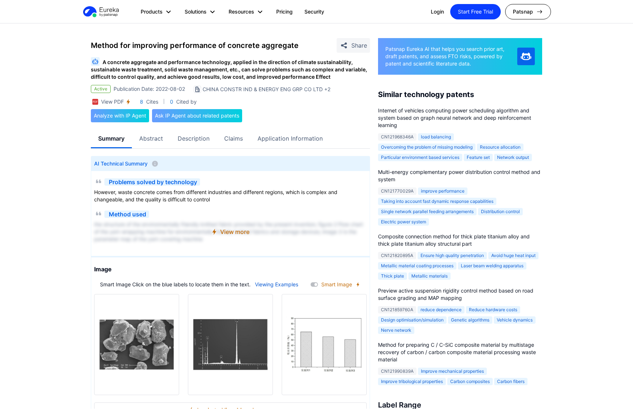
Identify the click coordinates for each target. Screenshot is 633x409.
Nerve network (396, 330)
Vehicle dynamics (515, 320)
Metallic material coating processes (417, 265)
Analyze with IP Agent (120, 115)
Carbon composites (470, 381)
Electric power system (403, 221)
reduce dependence (441, 309)
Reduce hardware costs (493, 309)
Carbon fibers (511, 381)
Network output (513, 157)
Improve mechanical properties (452, 371)
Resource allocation (500, 147)
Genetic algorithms (470, 320)
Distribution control (500, 211)
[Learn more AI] (526, 56)
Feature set (478, 157)
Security (314, 11)
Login (437, 11)
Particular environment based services (420, 157)
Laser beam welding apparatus (492, 265)
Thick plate (392, 276)
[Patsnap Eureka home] (100, 11)
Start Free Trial (475, 11)
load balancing (436, 137)
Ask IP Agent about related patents (197, 115)
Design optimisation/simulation (412, 320)
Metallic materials (429, 276)
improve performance (442, 191)
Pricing (284, 11)
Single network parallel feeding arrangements (427, 211)
